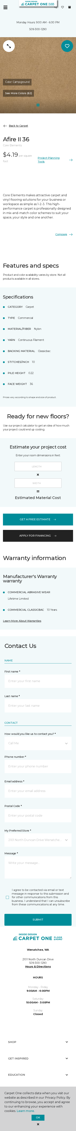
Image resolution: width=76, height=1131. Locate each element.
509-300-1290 (38, 29)
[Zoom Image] (9, 46)
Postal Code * (13, 806)
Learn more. (25, 1111)
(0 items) (69, 7)
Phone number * (15, 757)
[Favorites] (62, 7)
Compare (61, 234)
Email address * (14, 781)
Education (16, 1074)
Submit (38, 919)
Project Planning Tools (49, 159)
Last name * (12, 696)
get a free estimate (35, 519)
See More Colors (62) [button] (18, 93)
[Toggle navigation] (5, 7)
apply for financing (35, 535)
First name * (12, 671)
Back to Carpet (18, 125)
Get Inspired (18, 1058)
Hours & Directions (38, 966)
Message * (11, 853)
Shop (12, 1042)
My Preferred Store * (17, 830)
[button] (55, 7)
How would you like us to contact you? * (30, 734)
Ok (38, 1117)
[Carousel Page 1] (38, 105)
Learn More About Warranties (22, 621)
